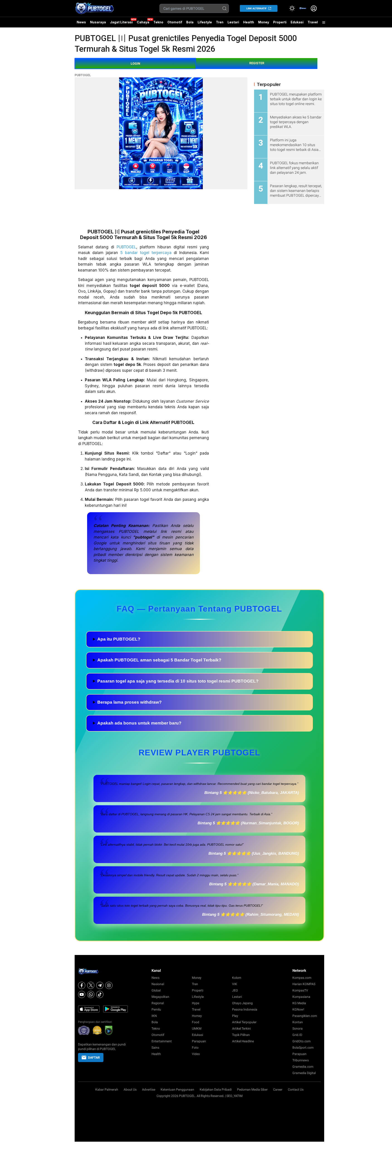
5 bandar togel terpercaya (146, 252)
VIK (234, 984)
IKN (154, 1016)
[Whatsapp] (90, 994)
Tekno (158, 22)
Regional (158, 1003)
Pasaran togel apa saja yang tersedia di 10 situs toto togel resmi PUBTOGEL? (178, 681)
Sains (155, 1047)
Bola (190, 22)
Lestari (233, 23)
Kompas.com (301, 977)
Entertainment (162, 1041)
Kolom (236, 977)
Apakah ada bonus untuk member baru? (139, 723)
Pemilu (156, 1009)
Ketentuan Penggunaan (177, 1089)
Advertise (148, 1089)
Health (248, 22)
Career (277, 1089)
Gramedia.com (302, 1066)
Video (196, 1054)
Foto (195, 1047)
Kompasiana (301, 997)
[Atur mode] (292, 8)
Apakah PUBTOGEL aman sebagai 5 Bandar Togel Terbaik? (159, 660)
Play (235, 1016)
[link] (302, 8)
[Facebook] (81, 985)
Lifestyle (205, 22)
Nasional (158, 984)
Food (195, 1022)
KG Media (299, 1003)
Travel (313, 22)
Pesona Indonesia (244, 1009)
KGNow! (298, 1009)
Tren (219, 22)
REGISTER (256, 63)
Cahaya (143, 22)
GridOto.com (301, 1041)
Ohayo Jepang (242, 1003)
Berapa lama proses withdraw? (129, 702)
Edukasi (297, 22)
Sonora (297, 1028)
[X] (90, 985)
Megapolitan (160, 997)
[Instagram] (109, 985)
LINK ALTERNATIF (256, 8)
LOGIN (135, 63)
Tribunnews (300, 1060)
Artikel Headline (243, 1041)
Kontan (297, 1022)
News (81, 22)
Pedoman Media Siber (252, 1089)
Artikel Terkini (241, 1028)
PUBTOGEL (83, 75)
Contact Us (296, 1089)
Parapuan (199, 1041)
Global (156, 990)
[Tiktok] (99, 994)
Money (263, 22)
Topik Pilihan (241, 1035)
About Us (130, 1089)
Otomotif (174, 22)
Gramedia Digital (304, 1073)
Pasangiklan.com (304, 1016)
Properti (280, 22)
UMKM (196, 1028)
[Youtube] (81, 994)
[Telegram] (99, 985)
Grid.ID (297, 1035)
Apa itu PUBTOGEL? (118, 639)
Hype (195, 1003)
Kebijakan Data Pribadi (216, 1089)
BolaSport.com (303, 1047)
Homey (197, 1016)
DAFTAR (94, 1057)
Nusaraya (98, 22)
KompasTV (300, 990)
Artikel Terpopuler (244, 1022)
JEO (235, 990)
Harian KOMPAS (303, 984)
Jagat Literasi (121, 22)
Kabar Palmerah (106, 1089)
